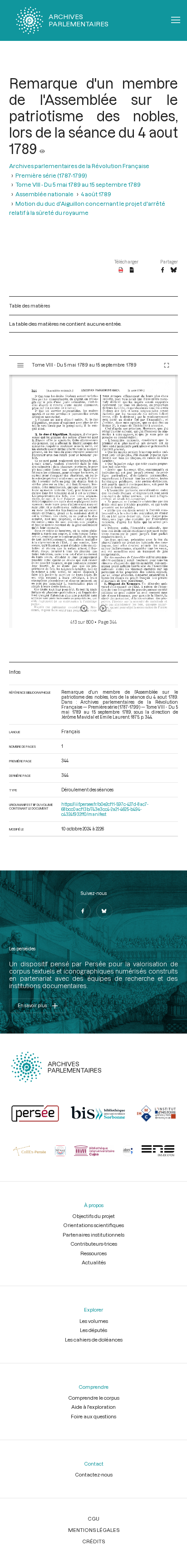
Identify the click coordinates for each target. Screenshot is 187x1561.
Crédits (93, 1541)
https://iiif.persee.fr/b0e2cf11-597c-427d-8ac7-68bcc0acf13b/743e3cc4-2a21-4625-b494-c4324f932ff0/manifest (104, 809)
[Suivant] (103, 608)
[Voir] (42, 148)
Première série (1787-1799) (51, 175)
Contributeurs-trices (93, 1244)
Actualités (94, 1262)
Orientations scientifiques (93, 1225)
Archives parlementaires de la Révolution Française (79, 166)
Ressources (93, 1253)
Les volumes (93, 1321)
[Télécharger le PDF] (120, 270)
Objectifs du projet (93, 1216)
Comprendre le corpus (93, 1398)
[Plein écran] (166, 365)
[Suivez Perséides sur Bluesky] (104, 911)
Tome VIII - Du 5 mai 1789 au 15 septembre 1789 (78, 184)
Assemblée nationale (44, 194)
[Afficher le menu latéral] (20, 365)
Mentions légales (93, 1530)
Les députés (93, 1330)
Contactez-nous (94, 1474)
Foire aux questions (93, 1416)
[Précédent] (84, 608)
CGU (93, 1518)
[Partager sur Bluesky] (174, 270)
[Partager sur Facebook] (162, 270)
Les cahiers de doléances (94, 1339)
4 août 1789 (96, 194)
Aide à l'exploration (93, 1407)
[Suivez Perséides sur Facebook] (82, 911)
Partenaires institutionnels (93, 1235)
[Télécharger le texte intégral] (132, 270)
